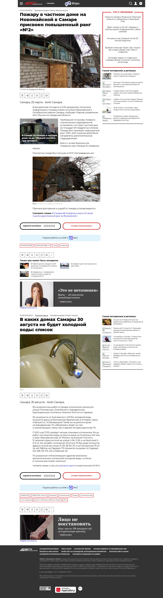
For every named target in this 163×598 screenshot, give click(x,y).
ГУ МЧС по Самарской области (50, 204)
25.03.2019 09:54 (26, 10)
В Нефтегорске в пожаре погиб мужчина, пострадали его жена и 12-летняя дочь (44, 266)
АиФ (21, 389)
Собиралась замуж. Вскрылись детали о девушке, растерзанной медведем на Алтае (126, 118)
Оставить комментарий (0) (81, 226)
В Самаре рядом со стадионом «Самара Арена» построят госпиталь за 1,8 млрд (123, 60)
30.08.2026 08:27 (26, 315)
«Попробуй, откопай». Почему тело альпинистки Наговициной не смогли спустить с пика (127, 339)
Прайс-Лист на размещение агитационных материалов (83, 551)
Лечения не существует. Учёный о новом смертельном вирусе (126, 75)
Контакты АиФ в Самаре (118, 551)
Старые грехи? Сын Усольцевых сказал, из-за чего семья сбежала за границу (127, 93)
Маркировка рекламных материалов (55, 554)
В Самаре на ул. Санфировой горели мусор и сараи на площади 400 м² (42, 274)
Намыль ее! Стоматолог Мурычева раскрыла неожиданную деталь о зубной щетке (127, 330)
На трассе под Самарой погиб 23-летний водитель (123, 39)
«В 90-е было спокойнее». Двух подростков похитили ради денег (126, 109)
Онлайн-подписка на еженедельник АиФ (110, 549)
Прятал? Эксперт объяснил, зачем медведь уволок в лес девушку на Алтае (126, 355)
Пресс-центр (66, 549)
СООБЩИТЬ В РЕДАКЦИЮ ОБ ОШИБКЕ (86, 554)
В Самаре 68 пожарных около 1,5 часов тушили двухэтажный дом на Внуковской (63, 214)
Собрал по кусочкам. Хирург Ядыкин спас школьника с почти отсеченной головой (128, 101)
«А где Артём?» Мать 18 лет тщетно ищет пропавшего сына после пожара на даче (127, 347)
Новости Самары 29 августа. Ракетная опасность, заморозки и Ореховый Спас (123, 19)
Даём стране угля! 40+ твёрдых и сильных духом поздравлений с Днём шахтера (122, 29)
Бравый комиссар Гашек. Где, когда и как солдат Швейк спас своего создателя (122, 50)
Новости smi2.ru (28, 308)
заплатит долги (67, 465)
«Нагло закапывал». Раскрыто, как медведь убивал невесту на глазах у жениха (127, 364)
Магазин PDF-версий (82, 549)
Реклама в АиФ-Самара (49, 551)
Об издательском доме (49, 549)
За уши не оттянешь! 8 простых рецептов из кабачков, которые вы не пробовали (128, 322)
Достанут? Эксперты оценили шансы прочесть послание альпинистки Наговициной (128, 84)
